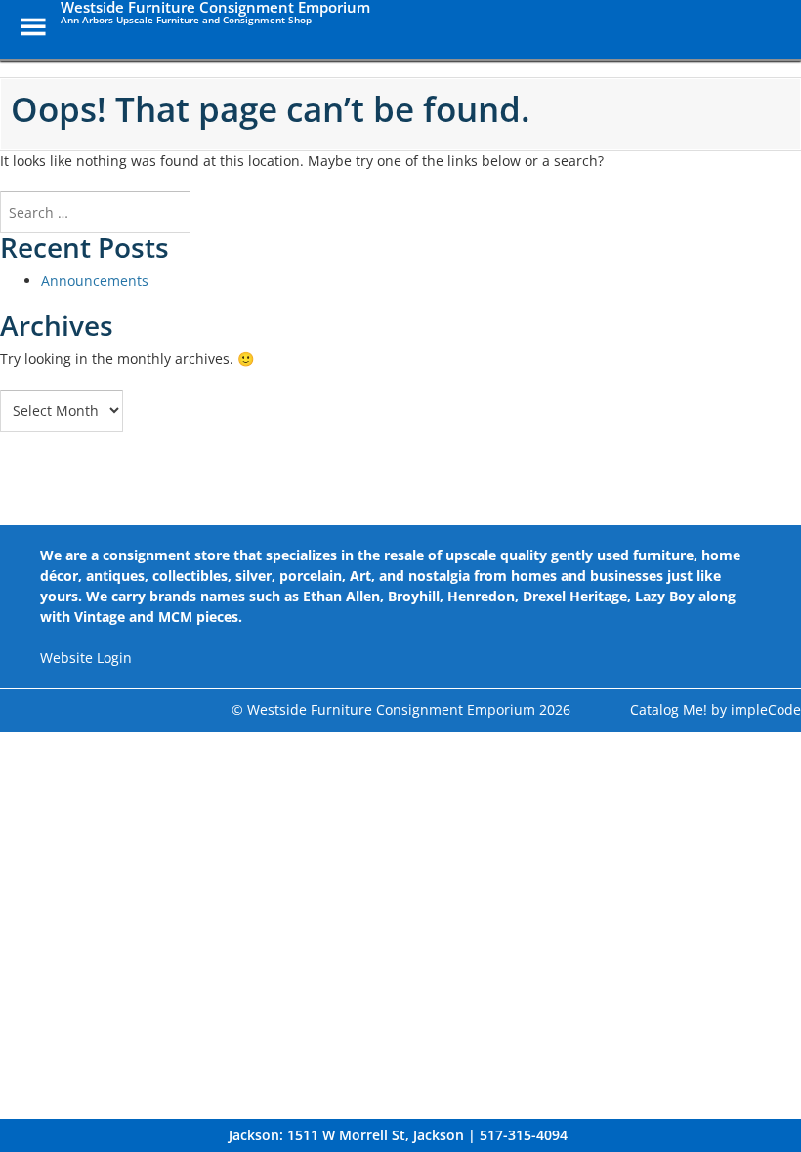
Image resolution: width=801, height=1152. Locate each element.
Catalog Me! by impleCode (715, 709)
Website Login (86, 657)
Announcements (94, 280)
